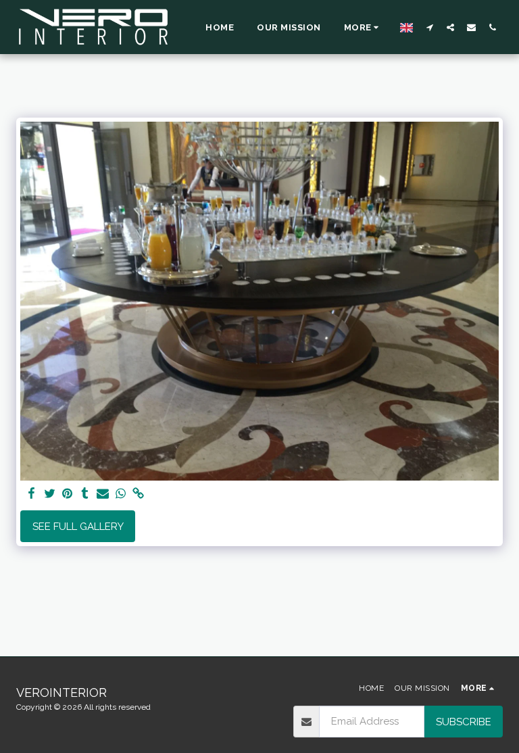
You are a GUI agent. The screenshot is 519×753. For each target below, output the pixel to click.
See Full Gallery (78, 526)
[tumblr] (84, 494)
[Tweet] (49, 494)
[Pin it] (67, 494)
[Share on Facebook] (32, 494)
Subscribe (463, 722)
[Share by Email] (103, 494)
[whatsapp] (120, 494)
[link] (138, 494)
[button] (429, 27)
